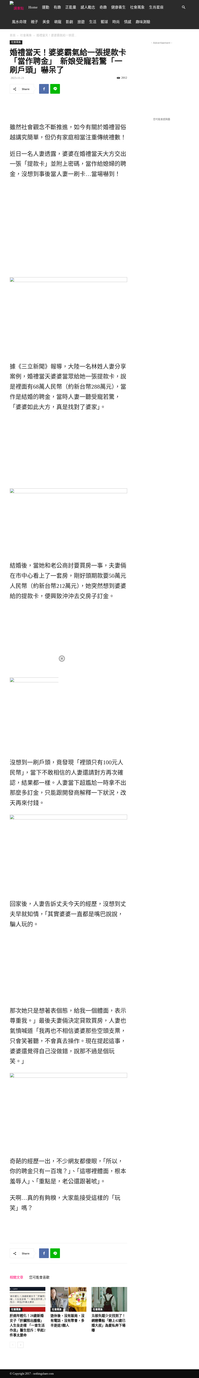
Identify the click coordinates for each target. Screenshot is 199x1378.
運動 (45, 7)
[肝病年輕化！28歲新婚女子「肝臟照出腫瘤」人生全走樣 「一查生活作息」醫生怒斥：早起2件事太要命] (27, 1299)
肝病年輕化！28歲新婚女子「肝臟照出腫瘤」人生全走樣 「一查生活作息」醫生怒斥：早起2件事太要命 (27, 1325)
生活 (92, 22)
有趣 (57, 7)
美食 (46, 22)
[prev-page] (13, 1345)
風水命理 (19, 22)
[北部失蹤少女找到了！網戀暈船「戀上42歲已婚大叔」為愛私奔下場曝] (109, 1299)
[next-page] (20, 1345)
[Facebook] (44, 89)
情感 (127, 22)
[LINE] (55, 89)
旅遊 (81, 22)
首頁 (13, 35)
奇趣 (103, 7)
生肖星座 (156, 7)
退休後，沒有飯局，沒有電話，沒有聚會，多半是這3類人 (67, 1320)
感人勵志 (88, 7)
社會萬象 (137, 7)
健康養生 (118, 7)
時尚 (116, 22)
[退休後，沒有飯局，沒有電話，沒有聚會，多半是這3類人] (68, 1299)
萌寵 (57, 22)
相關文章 (16, 1277)
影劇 (69, 22)
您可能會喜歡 (39, 1277)
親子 (34, 22)
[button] (183, 7)
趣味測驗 (143, 22)
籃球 (104, 22)
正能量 (70, 7)
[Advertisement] (68, 110)
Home (33, 7)
